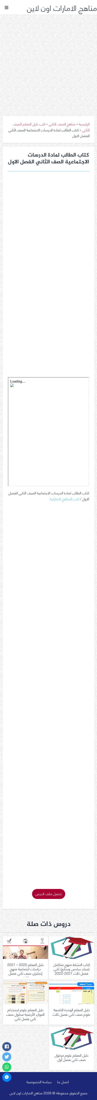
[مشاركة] (6, 1046)
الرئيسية (84, 123)
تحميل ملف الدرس (48, 893)
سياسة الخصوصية (39, 1081)
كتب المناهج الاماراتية (64, 498)
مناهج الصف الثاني (62, 123)
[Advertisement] (48, 62)
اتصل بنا (63, 1081)
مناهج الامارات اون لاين (62, 7)
